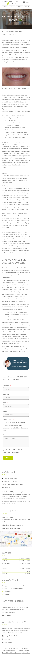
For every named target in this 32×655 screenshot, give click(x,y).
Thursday (5, 566)
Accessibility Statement (8, 653)
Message (5, 435)
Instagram (7, 591)
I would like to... (7, 419)
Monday (5, 558)
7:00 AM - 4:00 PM (24, 563)
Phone (5, 411)
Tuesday (5, 560)
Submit (8, 457)
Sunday (4, 574)
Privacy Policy (13, 650)
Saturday (5, 571)
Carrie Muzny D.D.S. (15, 648)
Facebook (7, 594)
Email (4, 402)
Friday (4, 568)
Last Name (6, 394)
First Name (6, 385)
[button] (12, 525)
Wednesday (6, 563)
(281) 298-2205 (6, 351)
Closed (27, 571)
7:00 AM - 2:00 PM (24, 568)
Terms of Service (23, 650)
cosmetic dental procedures (16, 97)
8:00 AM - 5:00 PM (24, 558)
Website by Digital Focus (23, 653)
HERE (18, 343)
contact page (23, 272)
